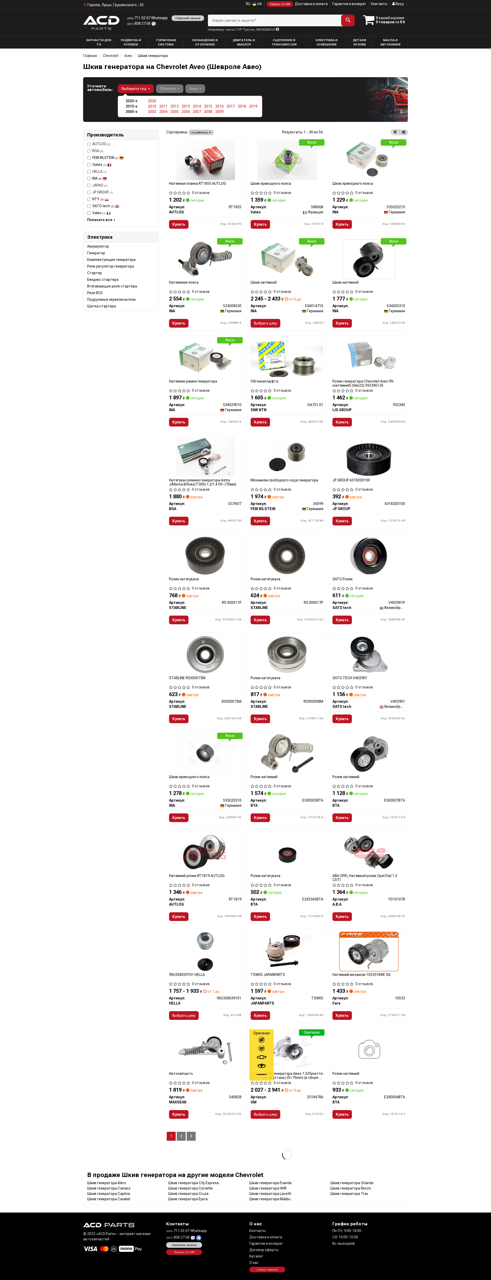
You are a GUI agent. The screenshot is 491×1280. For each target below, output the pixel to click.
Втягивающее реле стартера (112, 286)
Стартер (94, 273)
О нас (254, 1263)
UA (259, 4)
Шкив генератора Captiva (108, 1194)
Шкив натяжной (264, 282)
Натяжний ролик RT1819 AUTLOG (197, 876)
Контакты (379, 4)
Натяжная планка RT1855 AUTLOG (197, 183)
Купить (178, 224)
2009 (219, 112)
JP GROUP (102, 192)
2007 (197, 112)
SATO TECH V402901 (349, 678)
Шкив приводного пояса (271, 183)
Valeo (99, 213)
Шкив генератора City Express (193, 1183)
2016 (219, 106)
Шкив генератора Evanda (270, 1183)
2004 (163, 112)
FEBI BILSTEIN (105, 158)
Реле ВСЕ (95, 293)
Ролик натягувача (184, 579)
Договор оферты (263, 1250)
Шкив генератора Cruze (188, 1194)
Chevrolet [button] (168, 88)
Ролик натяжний (264, 777)
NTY (98, 199)
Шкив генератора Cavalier (109, 1199)
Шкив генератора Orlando (352, 1183)
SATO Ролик (342, 579)
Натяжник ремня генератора (193, 381)
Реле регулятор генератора (110, 266)
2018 (242, 106)
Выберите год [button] (134, 88)
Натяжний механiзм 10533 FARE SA (361, 975)
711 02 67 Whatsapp (147, 18)
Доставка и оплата (311, 4)
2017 (231, 106)
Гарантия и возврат (349, 4)
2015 (208, 106)
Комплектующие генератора (111, 260)
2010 (152, 106)
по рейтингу (200, 132)
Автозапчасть (181, 1073)
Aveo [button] (194, 88)
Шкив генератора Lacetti (270, 1194)
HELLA (99, 171)
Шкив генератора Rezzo (350, 1188)
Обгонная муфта (264, 381)
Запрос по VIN (280, 4)
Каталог (256, 1256)
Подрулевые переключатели (111, 299)
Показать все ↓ (101, 220)
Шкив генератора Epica (188, 1199)
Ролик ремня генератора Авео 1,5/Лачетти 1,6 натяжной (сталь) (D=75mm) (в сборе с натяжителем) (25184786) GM (287, 1075)
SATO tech (103, 206)
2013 (186, 106)
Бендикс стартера (102, 280)
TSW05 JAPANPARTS (268, 975)
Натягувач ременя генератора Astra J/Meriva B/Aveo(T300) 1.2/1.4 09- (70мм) (202, 482)
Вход (399, 4)
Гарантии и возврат (266, 1243)
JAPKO (100, 185)
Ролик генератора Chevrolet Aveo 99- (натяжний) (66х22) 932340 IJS (363, 383)
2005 (175, 112)
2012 (175, 106)
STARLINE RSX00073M (187, 678)
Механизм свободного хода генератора (284, 480)
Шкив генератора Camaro (108, 1188)
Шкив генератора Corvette (190, 1188)
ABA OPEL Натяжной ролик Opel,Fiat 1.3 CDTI (364, 878)
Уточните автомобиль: (100, 88)
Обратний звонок (187, 18)
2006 (186, 112)
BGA (98, 151)
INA (97, 178)
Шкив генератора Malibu (270, 1199)
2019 (253, 106)
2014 (197, 106)
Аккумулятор (98, 246)
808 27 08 (139, 23)
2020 (152, 101)
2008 (208, 112)
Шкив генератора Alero (106, 1183)
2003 (152, 112)
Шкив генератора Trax (349, 1194)
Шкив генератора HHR (267, 1188)
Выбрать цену (265, 323)
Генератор (96, 253)
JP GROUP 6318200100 (351, 480)
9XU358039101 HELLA (187, 975)
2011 (163, 106)
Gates (99, 165)
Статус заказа (267, 1269)
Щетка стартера (101, 306)
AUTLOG (101, 144)
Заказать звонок (184, 1245)
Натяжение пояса (183, 282)
